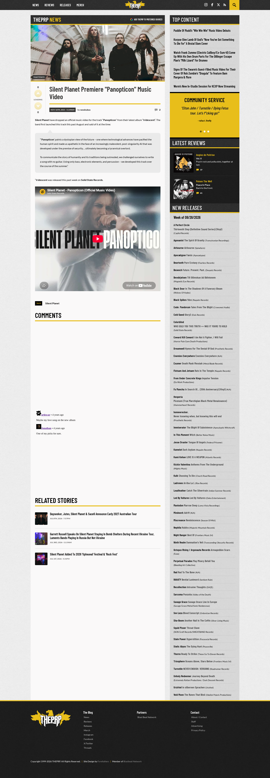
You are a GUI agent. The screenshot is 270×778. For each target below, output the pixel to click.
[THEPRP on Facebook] (212, 5)
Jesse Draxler (181, 442)
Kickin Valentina (182, 464)
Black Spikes (180, 299)
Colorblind (179, 322)
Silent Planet (52, 303)
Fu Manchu (179, 389)
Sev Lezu (178, 613)
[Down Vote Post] (38, 106)
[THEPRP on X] (218, 5)
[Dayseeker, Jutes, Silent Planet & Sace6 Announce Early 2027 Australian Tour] (41, 518)
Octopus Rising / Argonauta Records (192, 550)
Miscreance (179, 520)
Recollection (180, 587)
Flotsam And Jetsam (184, 370)
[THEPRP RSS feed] (225, 5)
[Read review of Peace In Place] (184, 189)
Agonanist (179, 240)
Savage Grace (181, 602)
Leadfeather (180, 490)
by (84, 109)
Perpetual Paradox (183, 561)
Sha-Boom (179, 620)
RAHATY (177, 579)
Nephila (177, 527)
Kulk (176, 475)
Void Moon (179, 694)
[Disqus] (97, 368)
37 (201, 170)
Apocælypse (180, 255)
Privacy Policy (198, 730)
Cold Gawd (179, 314)
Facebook (88, 739)
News (35, 5)
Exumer (177, 363)
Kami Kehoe (180, 457)
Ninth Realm (180, 542)
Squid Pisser (180, 627)
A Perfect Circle (182, 225)
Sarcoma (178, 594)
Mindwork (178, 512)
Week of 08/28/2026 (187, 217)
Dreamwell (179, 348)
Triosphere (179, 661)
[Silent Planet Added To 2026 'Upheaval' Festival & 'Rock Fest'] (41, 559)
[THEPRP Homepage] (135, 5)
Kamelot (178, 449)
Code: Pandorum (182, 307)
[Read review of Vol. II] (184, 163)
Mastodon (178, 505)
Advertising (196, 726)
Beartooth (179, 262)
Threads (88, 747)
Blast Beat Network (147, 717)
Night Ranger (180, 535)
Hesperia (178, 396)
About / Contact (199, 717)
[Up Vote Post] (38, 93)
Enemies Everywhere (184, 356)
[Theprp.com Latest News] (51, 718)
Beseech (178, 270)
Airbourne (179, 247)
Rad (175, 572)
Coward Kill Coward (183, 337)
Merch (80, 5)
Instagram (88, 734)
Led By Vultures (181, 498)
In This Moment (181, 434)
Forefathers (103, 761)
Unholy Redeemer (182, 676)
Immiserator (180, 427)
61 (201, 193)
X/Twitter (88, 743)
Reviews (49, 5)
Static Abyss (180, 646)
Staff (193, 721)
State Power (180, 639)
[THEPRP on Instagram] (206, 5)
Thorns (177, 654)
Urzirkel (178, 687)
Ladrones (178, 483)
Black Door (179, 288)
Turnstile (178, 668)
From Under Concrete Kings (187, 378)
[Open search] (234, 5)
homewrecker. (181, 412)
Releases (65, 5)
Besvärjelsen (180, 277)
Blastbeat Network (132, 761)
